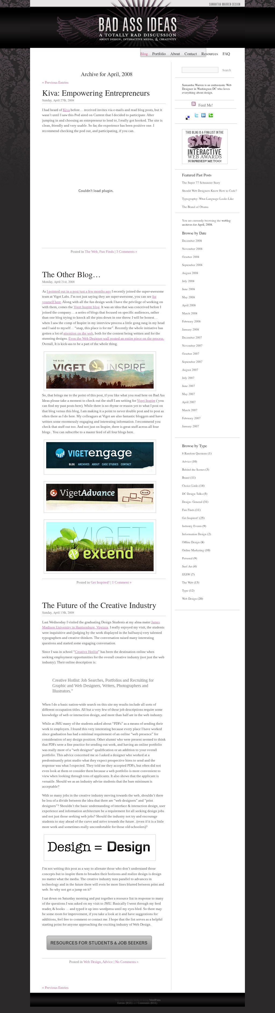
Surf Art (187, 566)
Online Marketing (193, 550)
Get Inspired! (100, 582)
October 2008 (190, 257)
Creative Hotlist (86, 652)
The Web (91, 252)
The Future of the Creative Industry (99, 604)
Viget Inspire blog (87, 307)
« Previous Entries (55, 82)
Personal (187, 558)
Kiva (66, 110)
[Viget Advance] (100, 513)
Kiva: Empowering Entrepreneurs (96, 92)
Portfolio (159, 53)
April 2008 (189, 305)
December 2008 (192, 241)
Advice (107, 962)
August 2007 (190, 370)
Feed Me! (205, 105)
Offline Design (191, 542)
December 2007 (192, 337)
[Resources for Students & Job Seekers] (99, 953)
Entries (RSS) (124, 1002)
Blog (144, 53)
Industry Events (192, 526)
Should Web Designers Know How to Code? (209, 191)
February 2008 (191, 321)
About (175, 53)
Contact (190, 53)
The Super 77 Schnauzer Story (201, 182)
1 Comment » (122, 582)
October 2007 (190, 353)
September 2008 (192, 265)
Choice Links (190, 486)
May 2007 (188, 394)
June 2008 (188, 289)
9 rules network (196, 632)
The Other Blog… (71, 274)
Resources (209, 53)
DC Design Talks (192, 494)
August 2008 (190, 273)
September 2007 (192, 362)
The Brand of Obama (195, 207)
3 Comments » (126, 252)
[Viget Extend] (100, 574)
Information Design (194, 534)
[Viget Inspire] (100, 391)
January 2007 (190, 426)
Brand (186, 477)
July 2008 (188, 281)
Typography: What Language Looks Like (208, 199)
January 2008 (190, 329)
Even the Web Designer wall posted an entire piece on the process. (116, 338)
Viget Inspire (146, 401)
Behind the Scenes (193, 469)
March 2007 (189, 410)
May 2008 (188, 297)
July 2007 (188, 378)
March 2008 (189, 313)
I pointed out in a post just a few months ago (79, 291)
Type (185, 590)
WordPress (155, 999)
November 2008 (192, 249)
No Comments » (127, 962)
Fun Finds (106, 252)
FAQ (226, 53)
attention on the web (78, 333)
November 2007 (192, 345)
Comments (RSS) (147, 1002)
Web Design (92, 962)
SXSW (186, 574)
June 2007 (188, 386)
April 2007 (189, 402)
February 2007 (191, 418)
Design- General (192, 502)
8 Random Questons (194, 453)
